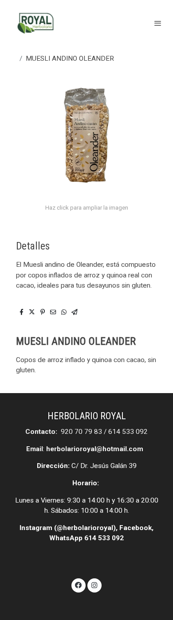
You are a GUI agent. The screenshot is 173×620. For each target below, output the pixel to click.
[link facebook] (78, 584)
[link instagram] (94, 584)
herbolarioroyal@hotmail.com (94, 449)
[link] (35, 23)
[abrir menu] (158, 23)
